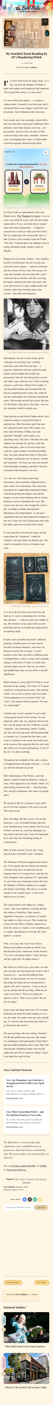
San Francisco (41, 1179)
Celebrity (4, 1320)
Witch (22, 1179)
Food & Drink (4, 1363)
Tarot (17, 1179)
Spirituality (26, 1182)
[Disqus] (26, 1245)
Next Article (41, 1282)
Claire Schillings (21, 1294)
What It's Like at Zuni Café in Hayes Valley (26, 1387)
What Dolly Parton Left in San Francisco (25, 1346)
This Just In (30, 1179)
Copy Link (41, 1207)
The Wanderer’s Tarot (28, 216)
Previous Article (13, 1282)
